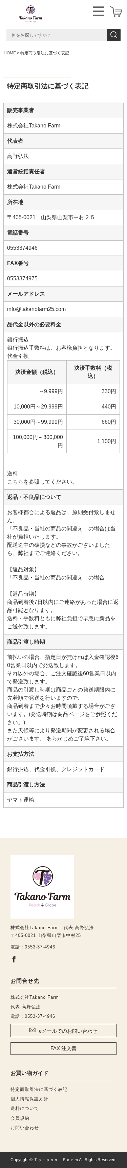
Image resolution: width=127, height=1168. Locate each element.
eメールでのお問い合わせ (68, 1031)
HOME (10, 53)
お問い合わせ (24, 1127)
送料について (24, 1108)
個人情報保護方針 (29, 1098)
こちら (15, 482)
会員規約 (19, 1118)
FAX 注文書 (63, 1048)
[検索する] (114, 35)
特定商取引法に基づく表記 (38, 1089)
